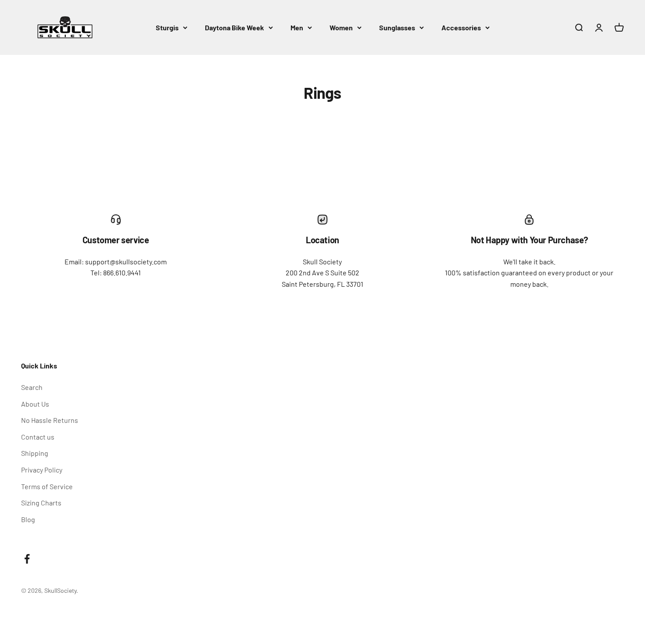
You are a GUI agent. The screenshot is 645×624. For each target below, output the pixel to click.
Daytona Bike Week (234, 27)
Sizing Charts (41, 502)
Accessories (461, 27)
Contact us (37, 437)
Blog (28, 519)
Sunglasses (397, 27)
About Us (35, 404)
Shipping (34, 453)
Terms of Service (47, 486)
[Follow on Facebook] (27, 559)
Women (341, 27)
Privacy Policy (41, 469)
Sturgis (167, 27)
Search (32, 387)
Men (296, 27)
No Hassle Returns (49, 420)
